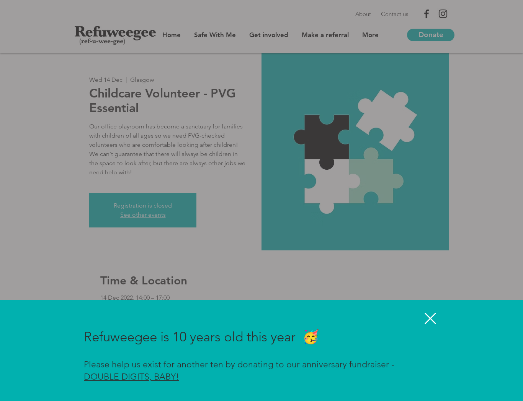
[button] (430, 318)
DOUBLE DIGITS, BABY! (131, 377)
